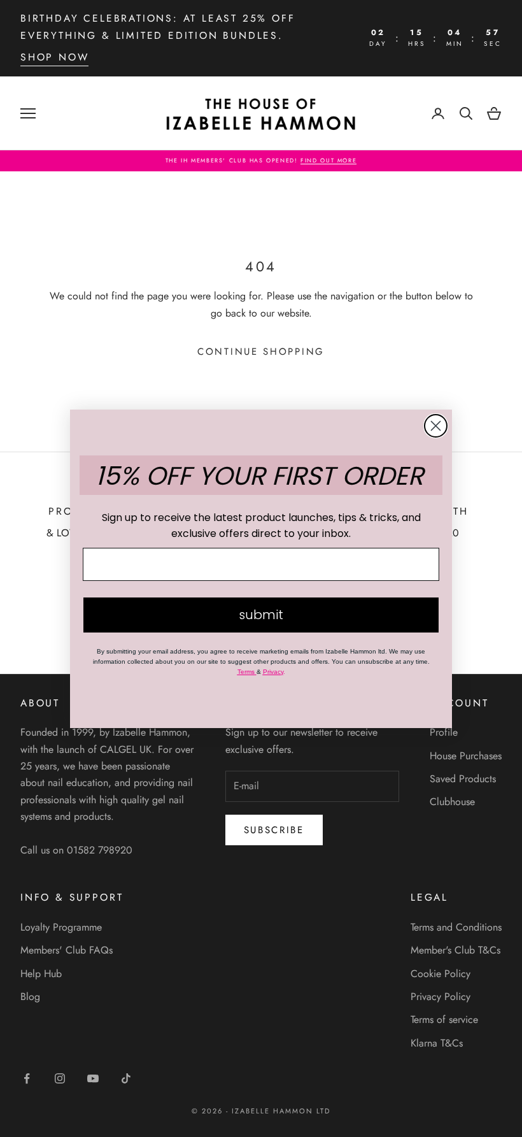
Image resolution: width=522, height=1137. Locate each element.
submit (261, 615)
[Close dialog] (436, 426)
